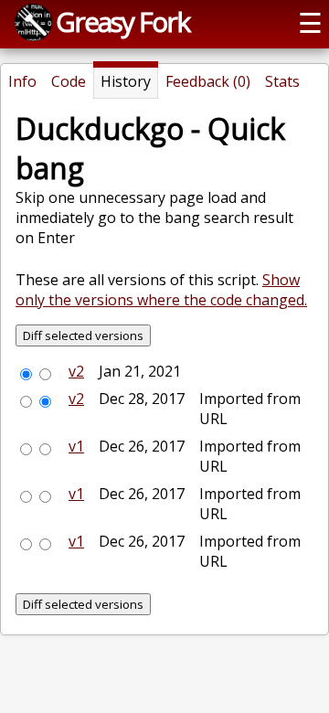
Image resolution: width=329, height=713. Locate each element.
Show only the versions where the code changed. (161, 290)
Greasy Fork (122, 21)
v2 (76, 371)
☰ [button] (310, 22)
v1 (76, 446)
